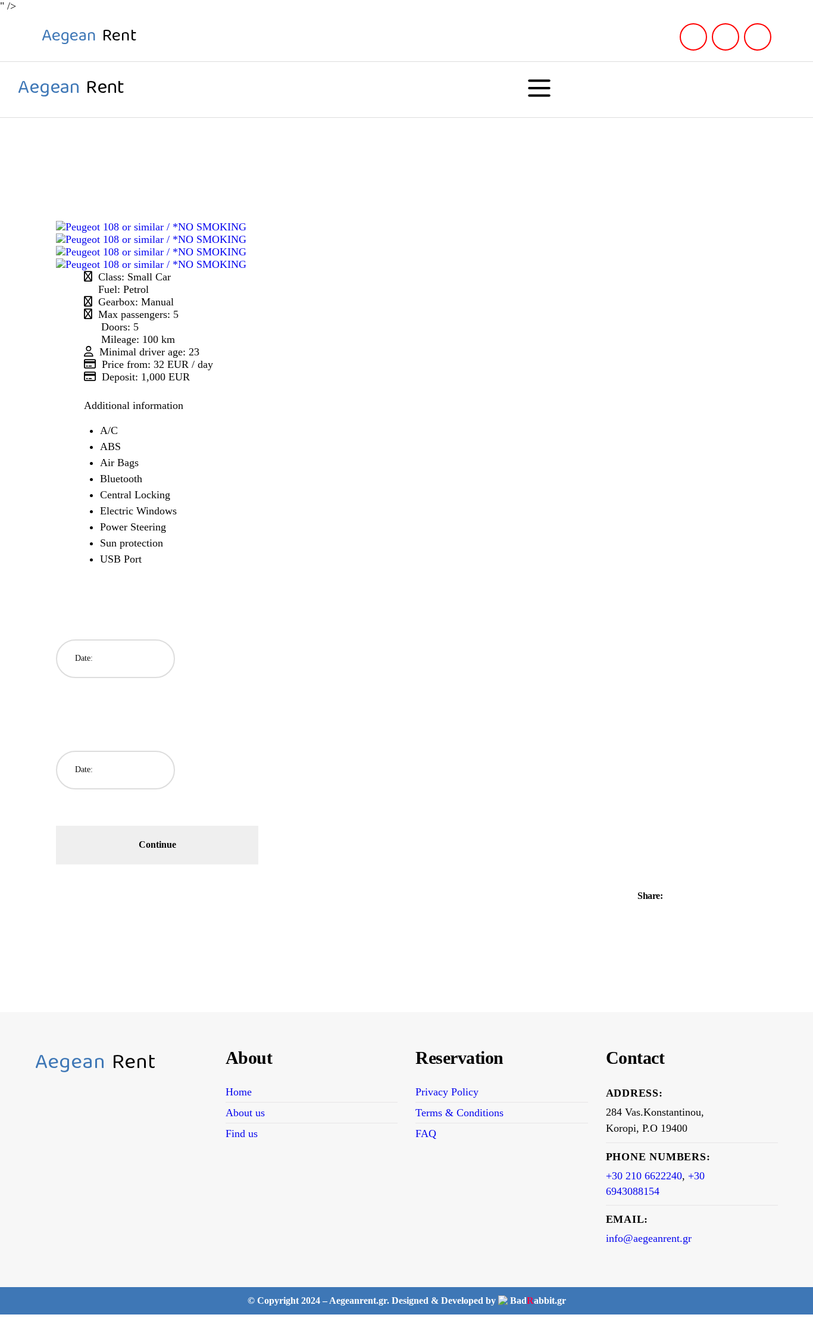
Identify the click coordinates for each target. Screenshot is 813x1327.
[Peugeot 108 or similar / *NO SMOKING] (151, 227)
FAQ (425, 1133)
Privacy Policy (447, 1092)
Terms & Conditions (459, 1113)
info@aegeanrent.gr (649, 1238)
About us (245, 1113)
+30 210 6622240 (644, 1176)
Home (239, 1092)
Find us (242, 1133)
